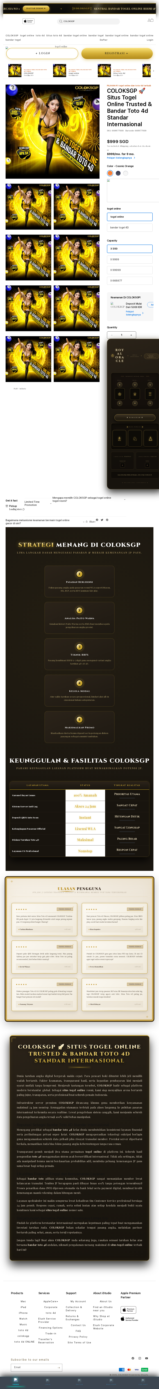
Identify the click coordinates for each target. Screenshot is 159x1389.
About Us (106, 1301)
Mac (23, 1301)
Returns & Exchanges (73, 1318)
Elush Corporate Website (103, 1327)
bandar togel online (75, 35)
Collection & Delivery (74, 1309)
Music (23, 1324)
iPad (23, 1307)
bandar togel (96, 35)
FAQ (78, 1331)
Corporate (51, 1307)
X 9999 (114, 259)
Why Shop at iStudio (101, 1318)
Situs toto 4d (54, 35)
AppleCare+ (50, 1301)
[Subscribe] (58, 1368)
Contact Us (78, 1325)
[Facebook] (98, 520)
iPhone (23, 1313)
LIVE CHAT (143, 1384)
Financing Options (51, 1328)
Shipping (124, 146)
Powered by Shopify (138, 1375)
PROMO (16, 1384)
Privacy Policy (78, 1337)
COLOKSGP (12, 35)
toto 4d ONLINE (24, 1342)
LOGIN (43, 53)
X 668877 (116, 280)
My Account (78, 1301)
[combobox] (88, 21)
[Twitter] (103, 520)
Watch (23, 1318)
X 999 (114, 248)
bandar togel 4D (119, 227)
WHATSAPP (111, 1384)
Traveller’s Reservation (46, 1341)
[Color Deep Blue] (118, 173)
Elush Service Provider (47, 1320)
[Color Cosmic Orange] (110, 173)
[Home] (60, 34)
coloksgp (23, 1336)
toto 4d (40, 35)
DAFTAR (79, 1384)
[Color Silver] (125, 173)
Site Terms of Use (79, 1342)
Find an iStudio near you (103, 1309)
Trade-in (50, 1333)
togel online (27, 35)
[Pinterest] (108, 520)
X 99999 (115, 270)
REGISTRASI (116, 53)
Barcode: (129, 131)
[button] (12, 35)
